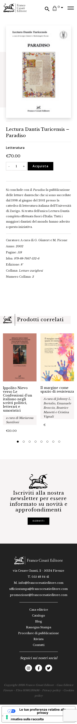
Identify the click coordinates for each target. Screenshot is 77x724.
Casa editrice (38, 609)
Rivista (38, 639)
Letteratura (15, 148)
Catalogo (38, 615)
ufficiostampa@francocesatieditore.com (38, 589)
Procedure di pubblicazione (38, 633)
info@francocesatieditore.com (40, 583)
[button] (18, 442)
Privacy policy (51, 690)
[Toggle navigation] (70, 8)
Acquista (40, 166)
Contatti (38, 645)
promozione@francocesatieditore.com (38, 595)
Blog (38, 621)
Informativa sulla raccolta (24, 719)
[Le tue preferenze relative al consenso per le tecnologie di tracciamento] (7, 717)
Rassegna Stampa (38, 627)
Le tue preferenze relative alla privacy (42, 711)
